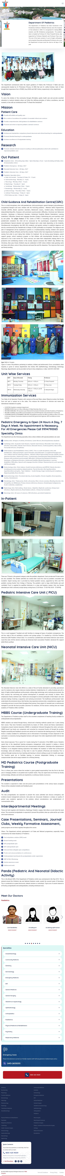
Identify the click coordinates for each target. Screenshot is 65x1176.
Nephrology (4, 1138)
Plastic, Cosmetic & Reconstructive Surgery (44, 1125)
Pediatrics (36, 1113)
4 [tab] (31, 943)
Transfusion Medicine (6, 1108)
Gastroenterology (5, 1133)
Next (62, 917)
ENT (35, 1098)
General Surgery (37, 1103)
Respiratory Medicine (6, 1122)
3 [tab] (29, 943)
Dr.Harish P (32, 927)
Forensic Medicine (5, 1095)
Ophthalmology (37, 1108)
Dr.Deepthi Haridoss (12, 927)
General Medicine (38, 1100)
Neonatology (4, 1135)
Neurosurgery (37, 1117)
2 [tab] (27, 943)
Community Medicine (39, 1087)
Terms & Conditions (43, 1172)
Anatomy (3, 1087)
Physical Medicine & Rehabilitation (9, 1117)
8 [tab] (39, 943)
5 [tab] (33, 943)
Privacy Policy (53, 1172)
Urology (36, 1128)
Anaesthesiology (5, 1110)
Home (2, 17)
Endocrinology (4, 1130)
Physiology (4, 1092)
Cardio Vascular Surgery (7, 1128)
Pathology (3, 1100)
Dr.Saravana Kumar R (53, 927)
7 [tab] (37, 943)
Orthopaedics (37, 1110)
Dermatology (37, 1092)
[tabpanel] (32, 921)
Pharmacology (4, 1103)
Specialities (9, 17)
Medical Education (38, 1130)
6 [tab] (35, 943)
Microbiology (4, 1098)
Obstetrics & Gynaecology (40, 1105)
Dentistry (36, 1090)
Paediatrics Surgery (38, 1122)
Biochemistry (4, 1090)
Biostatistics (37, 1133)
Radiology (3, 1105)
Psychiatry (3, 1120)
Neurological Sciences (39, 1120)
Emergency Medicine (39, 1095)
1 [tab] (25, 943)
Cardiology (4, 1125)
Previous (3, 917)
